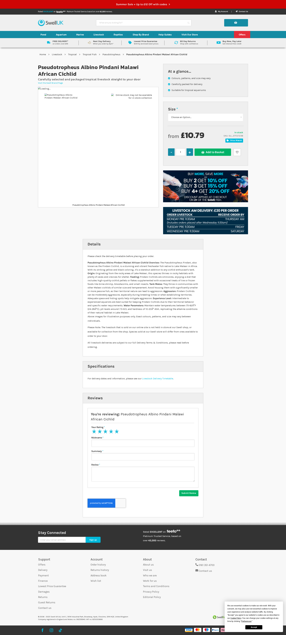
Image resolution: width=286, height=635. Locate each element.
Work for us (150, 580)
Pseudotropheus (111, 54)
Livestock (57, 54)
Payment (43, 575)
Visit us (147, 570)
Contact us (44, 608)
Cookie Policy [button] (235, 618)
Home (42, 54)
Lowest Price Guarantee (52, 586)
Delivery (42, 570)
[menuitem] (43, 34)
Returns (43, 597)
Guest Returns (46, 602)
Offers (41, 564)
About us (148, 564)
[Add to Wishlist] (237, 152)
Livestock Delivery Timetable (157, 378)
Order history (98, 564)
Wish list (96, 580)
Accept (254, 627)
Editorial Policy (152, 597)
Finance (43, 580)
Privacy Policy (151, 591)
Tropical (72, 54)
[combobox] (141, 23)
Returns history (100, 570)
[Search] (188, 23)
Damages (44, 591)
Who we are (150, 575)
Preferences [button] (246, 621)
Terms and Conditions (156, 586)
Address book (99, 575)
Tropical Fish (90, 54)
